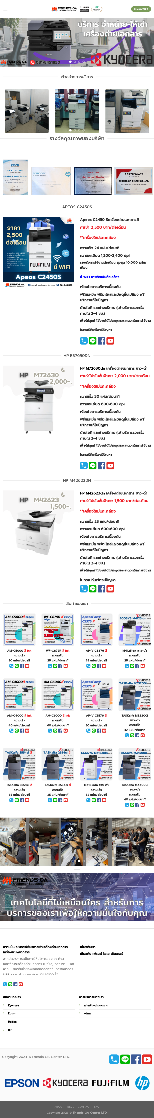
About (59, 1107)
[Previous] (8, 42)
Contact (84, 1107)
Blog (71, 1107)
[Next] (145, 42)
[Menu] (5, 9)
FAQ (97, 1107)
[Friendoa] (77, 9)
